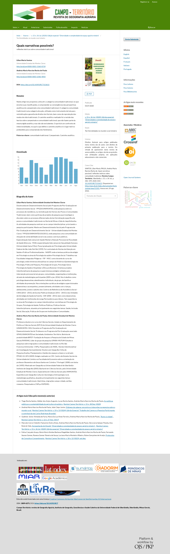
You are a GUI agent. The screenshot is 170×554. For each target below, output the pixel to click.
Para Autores (128, 88)
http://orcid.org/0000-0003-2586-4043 (31, 77)
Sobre (15, 27)
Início (18, 36)
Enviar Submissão (132, 39)
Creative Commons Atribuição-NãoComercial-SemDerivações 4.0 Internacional (80, 499)
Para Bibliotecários (130, 92)
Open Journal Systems (132, 177)
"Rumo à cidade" (106, 417)
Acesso (154, 2)
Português (128, 69)
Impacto (74, 27)
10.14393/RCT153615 (93, 183)
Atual (25, 27)
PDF (90, 94)
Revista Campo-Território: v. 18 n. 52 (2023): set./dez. (65, 438)
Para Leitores (128, 84)
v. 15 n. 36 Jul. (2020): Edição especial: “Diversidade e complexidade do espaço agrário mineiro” (65, 36)
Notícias (84, 27)
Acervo (25, 36)
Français (127, 62)
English (126, 54)
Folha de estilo (61, 27)
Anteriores (35, 27)
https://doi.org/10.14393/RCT (46, 503)
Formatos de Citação (94, 196)
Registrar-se (144, 2)
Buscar (152, 27)
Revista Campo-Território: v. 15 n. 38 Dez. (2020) (82, 404)
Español (127, 58)
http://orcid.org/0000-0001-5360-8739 (31, 66)
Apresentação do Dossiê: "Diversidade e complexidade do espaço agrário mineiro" (64, 426)
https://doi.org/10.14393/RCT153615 (35, 85)
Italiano (126, 65)
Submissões (47, 27)
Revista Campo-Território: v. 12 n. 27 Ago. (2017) (40, 420)
